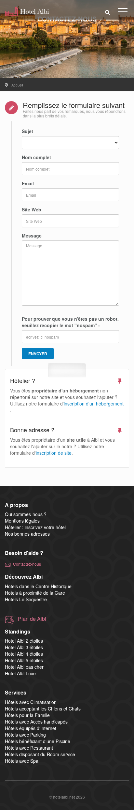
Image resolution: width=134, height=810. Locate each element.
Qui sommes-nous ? (26, 514)
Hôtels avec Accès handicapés (36, 721)
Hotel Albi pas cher (24, 667)
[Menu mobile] (122, 13)
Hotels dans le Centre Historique (38, 586)
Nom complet (36, 157)
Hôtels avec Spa (21, 760)
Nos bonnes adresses (27, 533)
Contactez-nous (27, 564)
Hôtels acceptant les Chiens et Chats (43, 708)
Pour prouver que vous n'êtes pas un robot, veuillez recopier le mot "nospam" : (70, 322)
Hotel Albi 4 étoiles (24, 653)
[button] (107, 12)
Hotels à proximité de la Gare (35, 592)
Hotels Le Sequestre (26, 599)
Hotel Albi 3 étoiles (24, 647)
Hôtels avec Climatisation (31, 702)
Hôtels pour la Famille (27, 715)
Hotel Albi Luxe (20, 673)
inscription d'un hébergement (94, 403)
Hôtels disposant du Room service (40, 754)
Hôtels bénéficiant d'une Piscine (37, 741)
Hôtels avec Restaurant (29, 747)
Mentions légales (22, 520)
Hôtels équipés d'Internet (30, 728)
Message (32, 235)
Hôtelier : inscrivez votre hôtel (35, 527)
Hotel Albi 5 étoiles (24, 660)
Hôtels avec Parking (25, 734)
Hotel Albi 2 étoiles (24, 640)
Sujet (27, 131)
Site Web (31, 209)
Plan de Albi (32, 619)
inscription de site (54, 453)
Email (28, 183)
